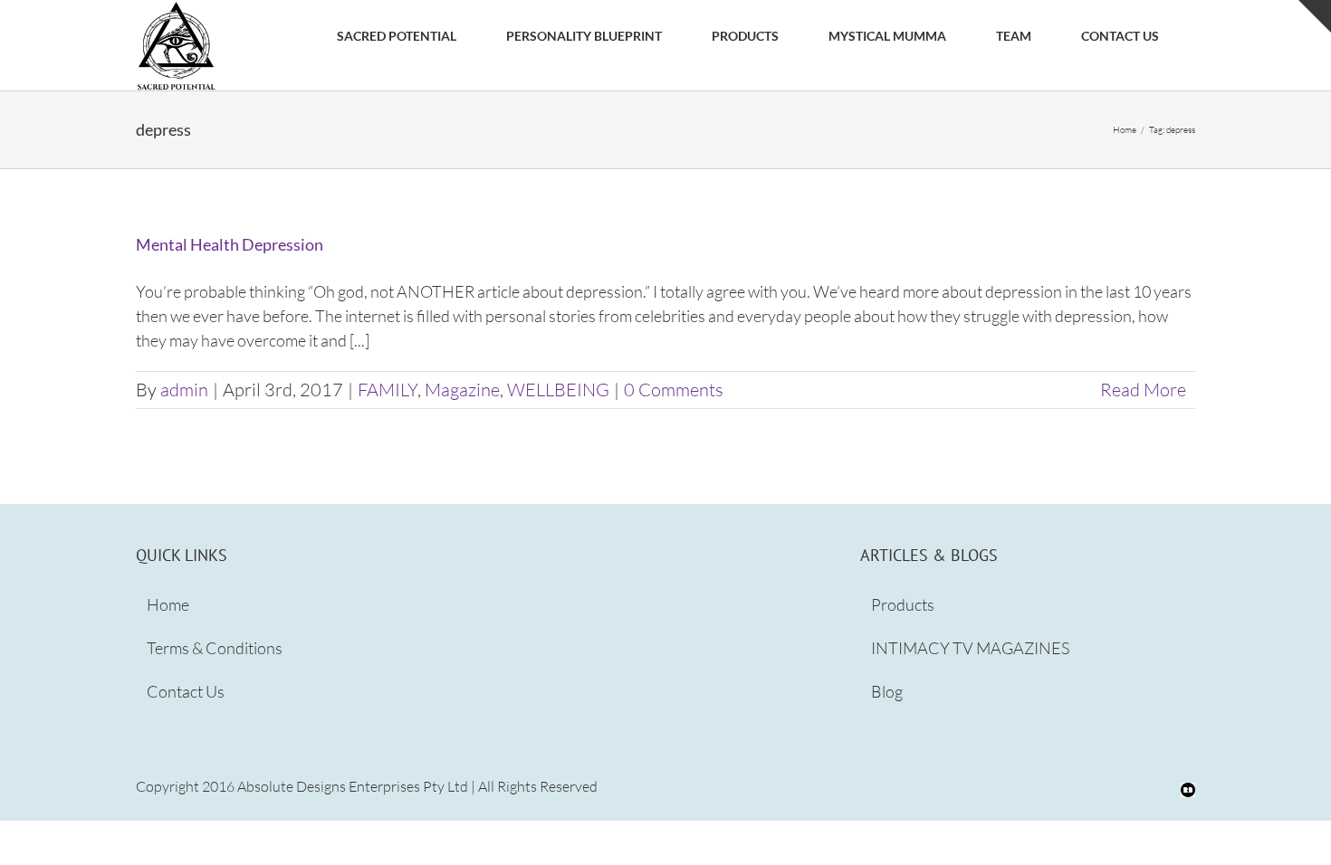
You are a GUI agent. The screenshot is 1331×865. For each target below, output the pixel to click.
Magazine (462, 389)
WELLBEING (558, 389)
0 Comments (673, 389)
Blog (887, 691)
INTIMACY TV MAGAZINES (970, 648)
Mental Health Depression (229, 244)
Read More (1143, 389)
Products (902, 604)
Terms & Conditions (214, 648)
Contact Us (186, 691)
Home (168, 604)
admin (184, 389)
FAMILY (387, 389)
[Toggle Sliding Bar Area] (1314, 16)
